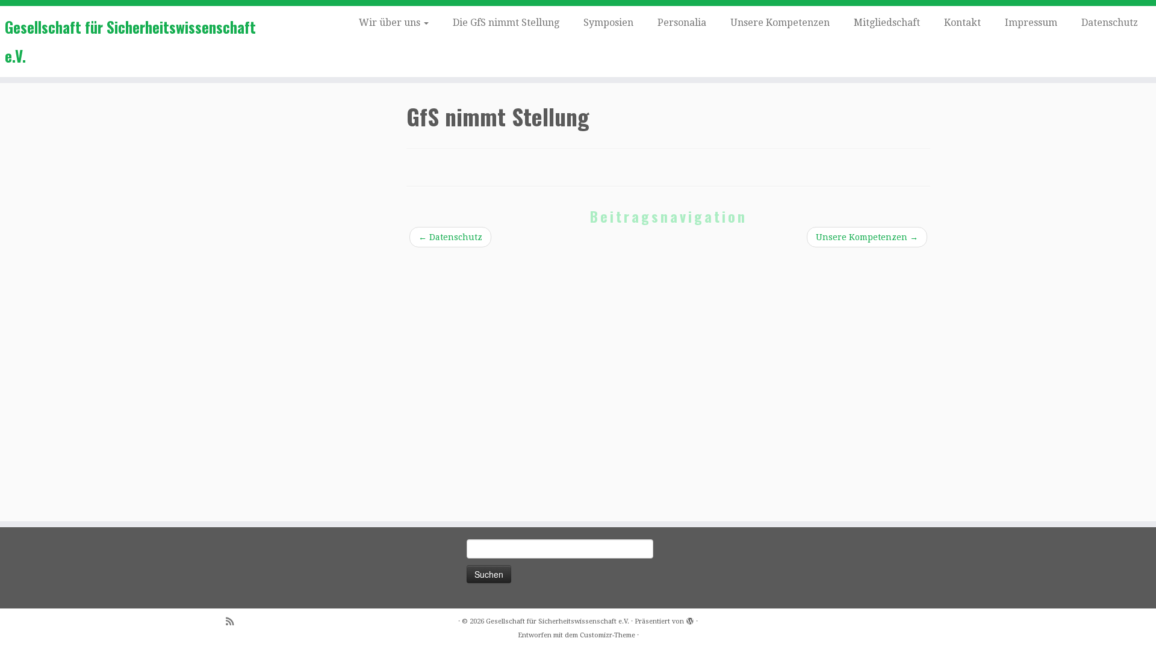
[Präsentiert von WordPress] (690, 619)
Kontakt (962, 22)
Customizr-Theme (607, 635)
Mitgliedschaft (887, 22)
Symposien (608, 22)
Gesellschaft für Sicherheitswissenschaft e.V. (130, 41)
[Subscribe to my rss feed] (233, 622)
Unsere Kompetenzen (780, 22)
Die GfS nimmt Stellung (506, 22)
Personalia (681, 22)
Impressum (1031, 22)
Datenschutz (1109, 22)
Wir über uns (391, 22)
